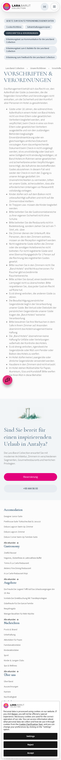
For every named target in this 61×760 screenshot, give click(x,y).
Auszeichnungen (11, 686)
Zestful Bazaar (10, 552)
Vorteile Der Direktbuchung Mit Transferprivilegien (25, 598)
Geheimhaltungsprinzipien (38, 27)
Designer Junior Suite (13, 516)
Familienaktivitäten (12, 645)
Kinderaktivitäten (11, 650)
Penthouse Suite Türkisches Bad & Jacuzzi (22, 521)
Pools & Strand (10, 629)
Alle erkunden (10, 542)
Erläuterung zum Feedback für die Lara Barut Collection (30, 57)
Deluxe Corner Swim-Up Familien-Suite (20, 537)
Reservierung (30, 477)
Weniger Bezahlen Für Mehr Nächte (19, 613)
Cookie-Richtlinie (13, 27)
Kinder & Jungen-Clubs (14, 660)
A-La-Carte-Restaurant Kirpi (16, 573)
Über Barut (8, 681)
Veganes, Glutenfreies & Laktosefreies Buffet (22, 558)
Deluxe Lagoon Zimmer (14, 531)
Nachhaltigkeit (10, 697)
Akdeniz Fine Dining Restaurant (17, 568)
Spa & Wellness (10, 665)
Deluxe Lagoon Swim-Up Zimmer (18, 526)
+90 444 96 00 (30, 488)
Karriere (7, 691)
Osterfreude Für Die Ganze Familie (18, 603)
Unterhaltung (9, 634)
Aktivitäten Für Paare (13, 639)
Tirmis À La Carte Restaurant (16, 563)
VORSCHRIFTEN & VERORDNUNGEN (22, 33)
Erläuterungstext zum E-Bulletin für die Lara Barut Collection (27, 50)
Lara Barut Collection (15, 68)
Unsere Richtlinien (38, 68)
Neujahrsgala (9, 608)
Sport (6, 655)
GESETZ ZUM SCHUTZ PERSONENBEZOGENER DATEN (30, 21)
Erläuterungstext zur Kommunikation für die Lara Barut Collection (30, 41)
